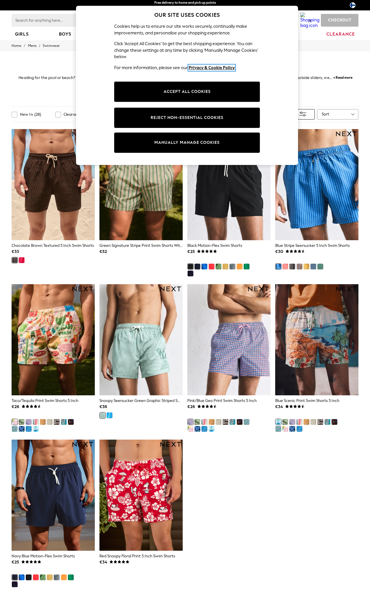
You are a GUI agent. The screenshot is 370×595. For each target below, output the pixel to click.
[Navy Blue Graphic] (313, 266)
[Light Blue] (232, 266)
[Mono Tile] (57, 422)
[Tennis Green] (246, 266)
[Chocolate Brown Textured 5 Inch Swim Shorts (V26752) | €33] (53, 184)
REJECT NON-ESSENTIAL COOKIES (187, 117)
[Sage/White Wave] (50, 422)
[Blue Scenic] (36, 429)
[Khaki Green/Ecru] (22, 422)
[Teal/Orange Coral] (64, 422)
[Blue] (278, 266)
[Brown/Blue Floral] (71, 422)
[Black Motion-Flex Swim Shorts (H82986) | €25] (229, 184)
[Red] (211, 266)
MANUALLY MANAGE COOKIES (187, 142)
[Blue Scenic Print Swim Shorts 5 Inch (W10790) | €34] (316, 339)
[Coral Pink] (22, 260)
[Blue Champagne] (29, 429)
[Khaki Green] (218, 266)
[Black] (190, 266)
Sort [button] (325, 114)
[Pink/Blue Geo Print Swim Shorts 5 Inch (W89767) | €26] (229, 339)
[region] (187, 85)
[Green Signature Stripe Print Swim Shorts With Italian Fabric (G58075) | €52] (141, 184)
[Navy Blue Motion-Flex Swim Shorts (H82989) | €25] (53, 495)
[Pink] (285, 266)
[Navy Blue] (197, 266)
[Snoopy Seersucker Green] (103, 415)
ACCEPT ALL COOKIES (187, 91)
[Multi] (299, 266)
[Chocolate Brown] (15, 260)
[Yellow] (225, 266)
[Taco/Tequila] (15, 422)
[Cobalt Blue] (204, 266)
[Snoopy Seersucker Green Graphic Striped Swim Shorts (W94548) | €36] (141, 339)
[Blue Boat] (15, 429)
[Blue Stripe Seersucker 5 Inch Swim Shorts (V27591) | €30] (316, 184)
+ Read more (342, 77)
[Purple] (190, 273)
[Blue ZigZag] (22, 429)
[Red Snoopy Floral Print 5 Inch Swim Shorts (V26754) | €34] (141, 495)
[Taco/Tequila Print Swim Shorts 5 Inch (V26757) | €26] (53, 339)
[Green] (320, 266)
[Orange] (240, 266)
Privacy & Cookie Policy (212, 67)
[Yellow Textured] (43, 422)
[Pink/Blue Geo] (29, 422)
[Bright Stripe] (36, 422)
